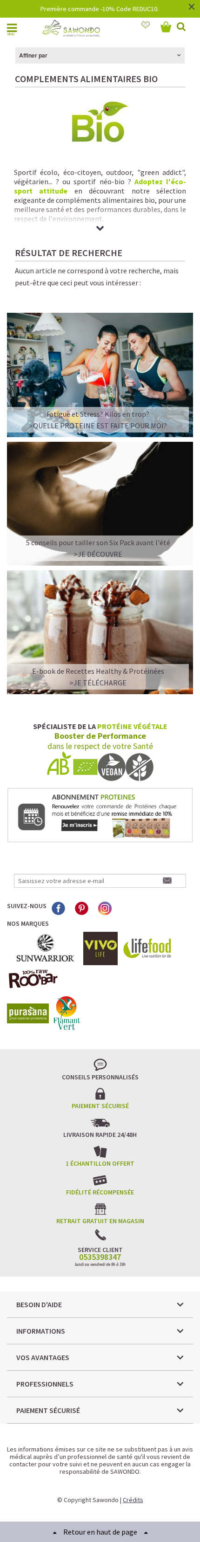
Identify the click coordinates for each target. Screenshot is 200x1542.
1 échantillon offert (100, 1163)
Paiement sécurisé (100, 1106)
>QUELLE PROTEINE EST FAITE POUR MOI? (98, 425)
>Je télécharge (98, 682)
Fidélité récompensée (100, 1192)
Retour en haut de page (100, 1531)
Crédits (133, 1500)
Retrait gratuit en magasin (100, 1221)
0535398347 (100, 1257)
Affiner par (33, 55)
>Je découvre (97, 554)
